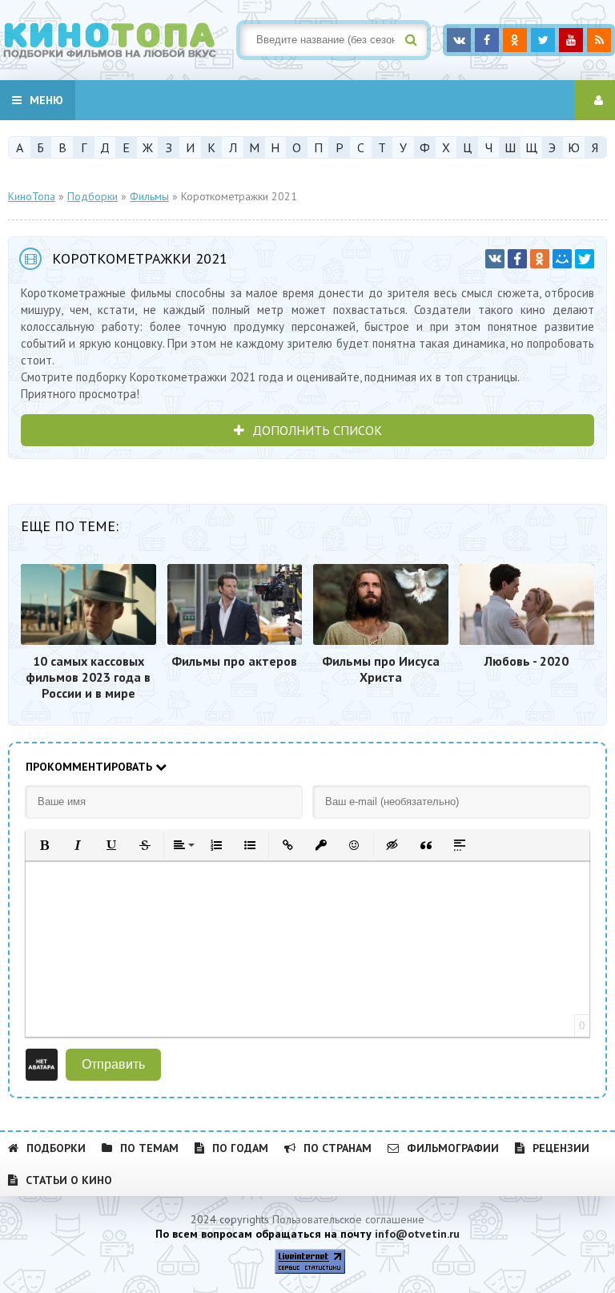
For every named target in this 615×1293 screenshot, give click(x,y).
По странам (337, 1148)
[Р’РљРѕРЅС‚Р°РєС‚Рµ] (494, 258)
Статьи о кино (69, 1180)
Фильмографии (453, 1148)
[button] (44, 845)
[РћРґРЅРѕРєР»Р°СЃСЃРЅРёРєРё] (539, 258)
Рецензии (561, 1148)
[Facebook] (517, 258)
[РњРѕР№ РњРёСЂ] (562, 258)
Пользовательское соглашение (348, 1219)
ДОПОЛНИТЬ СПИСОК (317, 430)
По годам (240, 1148)
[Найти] (411, 40)
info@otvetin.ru (417, 1234)
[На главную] (120, 40)
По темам (149, 1148)
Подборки (56, 1148)
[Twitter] (584, 258)
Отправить (113, 1064)
